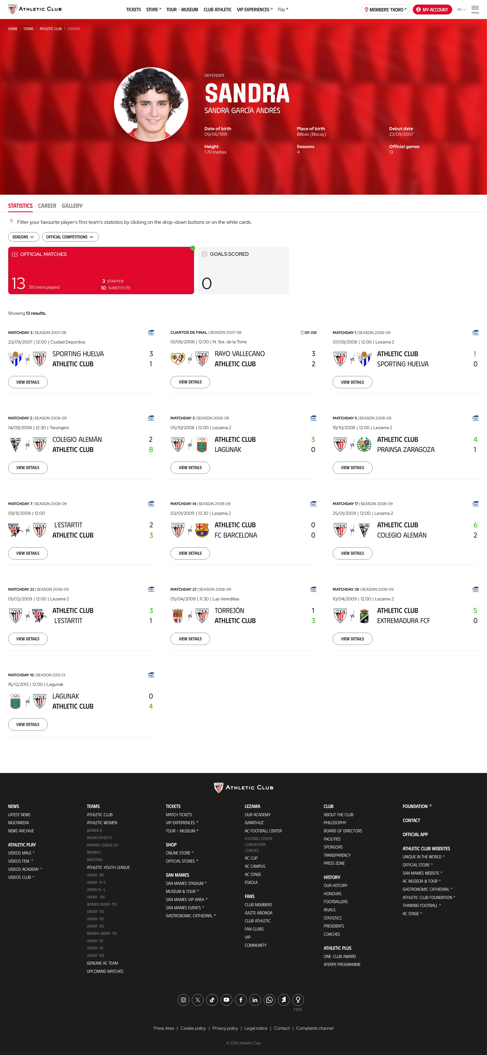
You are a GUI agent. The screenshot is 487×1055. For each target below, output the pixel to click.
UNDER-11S (95, 940)
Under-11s (95, 948)
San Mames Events (183, 907)
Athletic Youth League (108, 867)
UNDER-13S (95, 918)
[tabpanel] (243, 484)
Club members (258, 904)
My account (435, 9)
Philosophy (335, 822)
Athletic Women (102, 822)
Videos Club (19, 877)
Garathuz (254, 822)
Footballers (336, 901)
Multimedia (18, 822)
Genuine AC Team (102, 963)
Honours (332, 893)
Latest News (19, 814)
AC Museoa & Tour (420, 881)
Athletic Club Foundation (427, 897)
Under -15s (96, 897)
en (460, 9)
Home (13, 28)
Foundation (415, 806)
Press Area (164, 1028)
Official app (415, 834)
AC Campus (255, 866)
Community (256, 945)
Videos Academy (23, 869)
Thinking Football (420, 905)
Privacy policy (225, 1028)
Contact (411, 820)
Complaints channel (314, 1028)
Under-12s (95, 926)
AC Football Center (263, 830)
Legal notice (255, 1028)
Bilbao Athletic (99, 837)
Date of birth (218, 128)
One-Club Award (340, 956)
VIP (248, 937)
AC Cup (251, 858)
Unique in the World (422, 856)
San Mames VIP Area (185, 899)
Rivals (330, 909)
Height (212, 146)
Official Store (416, 864)
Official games (404, 146)
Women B (94, 830)
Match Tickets (179, 814)
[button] (101, 270)
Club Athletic (258, 920)
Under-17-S (96, 882)
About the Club (338, 814)
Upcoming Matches (105, 971)
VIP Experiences (180, 822)
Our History (335, 885)
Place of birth (311, 128)
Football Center (258, 838)
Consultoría (255, 844)
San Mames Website (421, 873)
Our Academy (258, 814)
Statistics (333, 917)
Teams (28, 28)
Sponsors (333, 846)
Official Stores (180, 861)
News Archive (21, 830)
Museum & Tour (181, 891)
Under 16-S (96, 889)
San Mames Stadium (184, 883)
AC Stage (253, 874)
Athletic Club (51, 28)
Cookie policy (193, 1028)
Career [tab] (47, 205)
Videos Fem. (19, 861)
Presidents (334, 925)
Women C (94, 852)
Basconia (95, 859)
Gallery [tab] (72, 205)
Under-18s (95, 875)
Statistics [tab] (20, 205)
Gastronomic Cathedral (189, 915)
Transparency (337, 855)
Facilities (332, 838)
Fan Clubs (254, 928)
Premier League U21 (102, 845)
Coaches (252, 850)
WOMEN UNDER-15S (102, 904)
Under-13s (95, 911)
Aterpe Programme (342, 964)
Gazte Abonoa (258, 912)
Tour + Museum (180, 830)
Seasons (305, 146)
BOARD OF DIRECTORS (343, 830)
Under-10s (95, 955)
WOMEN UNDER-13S (102, 933)
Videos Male (19, 852)
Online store (178, 852)
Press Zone (334, 863)
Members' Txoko (386, 9)
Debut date (401, 128)
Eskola (251, 882)
